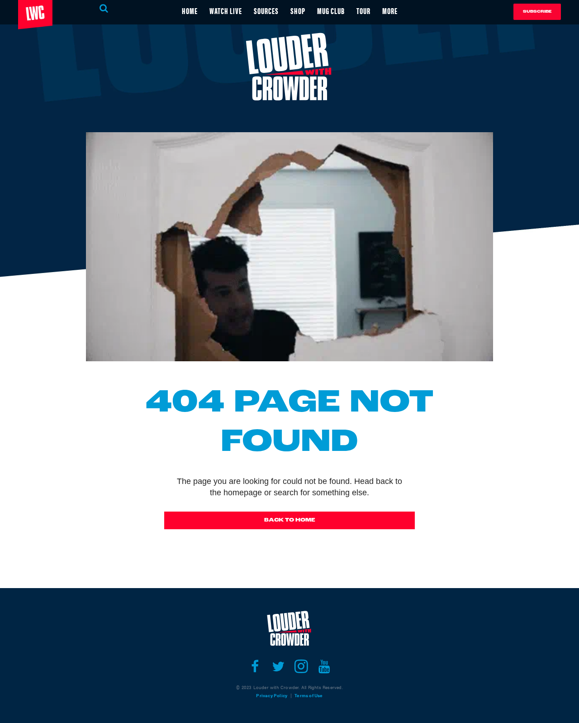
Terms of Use (308, 695)
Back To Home (289, 520)
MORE (390, 10)
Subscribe (537, 12)
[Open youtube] (324, 666)
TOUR (363, 10)
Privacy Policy (271, 695)
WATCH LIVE (225, 10)
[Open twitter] (278, 666)
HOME (190, 10)
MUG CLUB (331, 10)
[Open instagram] (301, 666)
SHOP (297, 10)
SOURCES (266, 10)
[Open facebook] (255, 666)
